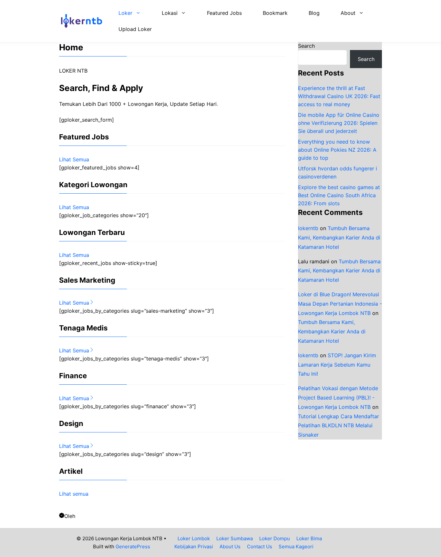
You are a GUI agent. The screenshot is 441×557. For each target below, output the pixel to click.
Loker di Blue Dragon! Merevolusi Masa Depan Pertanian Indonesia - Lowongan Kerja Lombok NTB (340, 303)
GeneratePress (133, 546)
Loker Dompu (274, 538)
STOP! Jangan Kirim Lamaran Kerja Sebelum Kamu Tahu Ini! (337, 364)
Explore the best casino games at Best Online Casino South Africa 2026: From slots (339, 195)
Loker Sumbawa (234, 538)
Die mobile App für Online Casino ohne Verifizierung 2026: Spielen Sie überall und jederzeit (338, 123)
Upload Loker (135, 29)
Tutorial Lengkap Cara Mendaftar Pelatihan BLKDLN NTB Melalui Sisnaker (338, 425)
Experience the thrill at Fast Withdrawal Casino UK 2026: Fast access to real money (339, 96)
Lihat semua (73, 494)
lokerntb (308, 228)
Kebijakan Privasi (193, 546)
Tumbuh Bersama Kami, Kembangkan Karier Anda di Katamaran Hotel (339, 237)
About (348, 13)
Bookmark (275, 13)
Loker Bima (309, 538)
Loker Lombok (194, 538)
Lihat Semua (74, 159)
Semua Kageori (296, 546)
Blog (314, 13)
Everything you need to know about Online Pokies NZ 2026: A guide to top (337, 149)
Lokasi (170, 13)
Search (306, 46)
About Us (230, 546)
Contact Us (259, 546)
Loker (125, 13)
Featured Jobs (224, 13)
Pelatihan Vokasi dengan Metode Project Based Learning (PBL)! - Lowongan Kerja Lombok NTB (338, 397)
